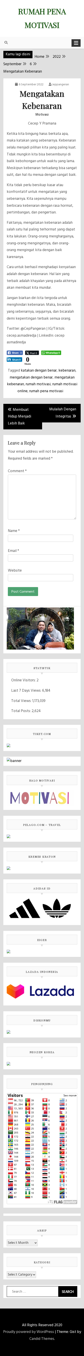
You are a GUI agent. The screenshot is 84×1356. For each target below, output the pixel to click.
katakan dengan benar (39, 371)
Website (15, 571)
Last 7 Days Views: (26, 691)
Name (14, 531)
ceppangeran (60, 84)
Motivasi (42, 115)
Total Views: (21, 701)
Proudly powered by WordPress (28, 1332)
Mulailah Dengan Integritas (62, 413)
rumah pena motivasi (46, 391)
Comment (17, 471)
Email (13, 551)
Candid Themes (41, 1339)
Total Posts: (21, 711)
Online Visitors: (24, 680)
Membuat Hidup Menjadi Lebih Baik (19, 416)
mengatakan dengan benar (31, 378)
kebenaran (66, 371)
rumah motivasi (38, 384)
